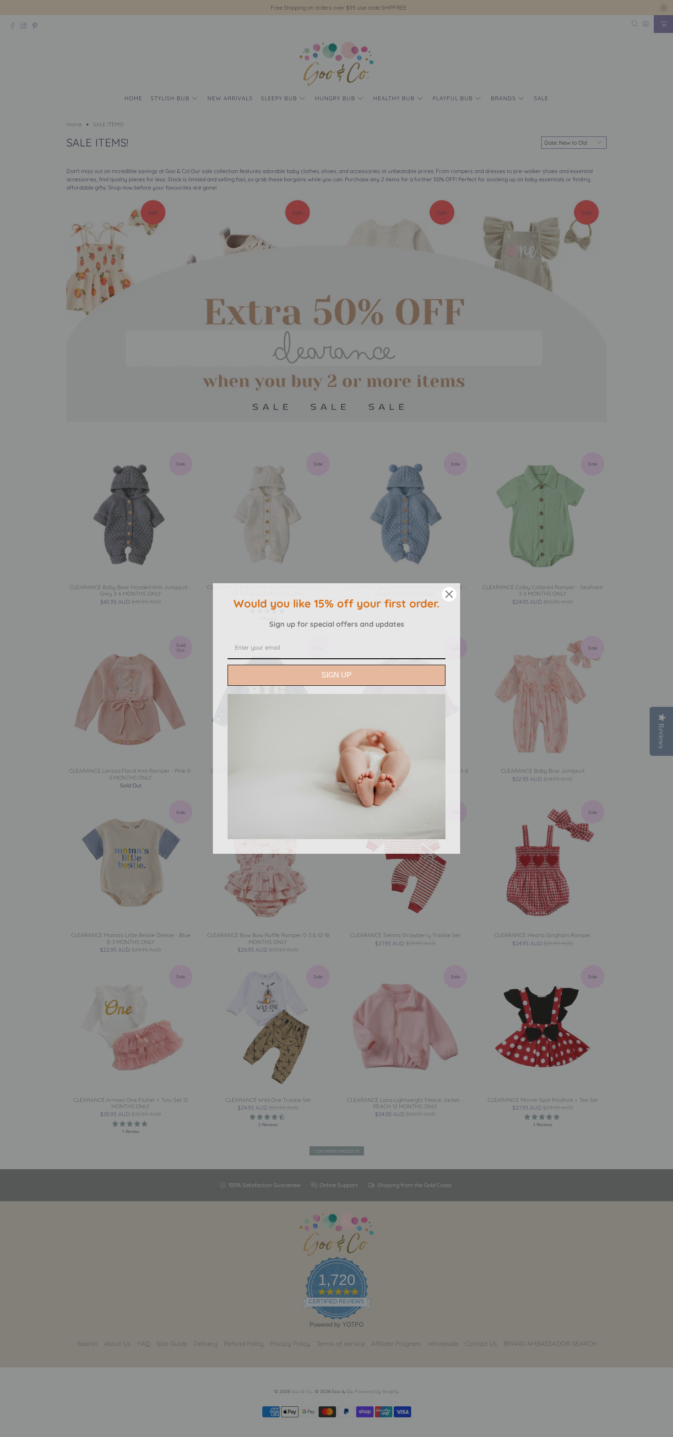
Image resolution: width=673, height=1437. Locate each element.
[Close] (449, 594)
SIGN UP (336, 675)
